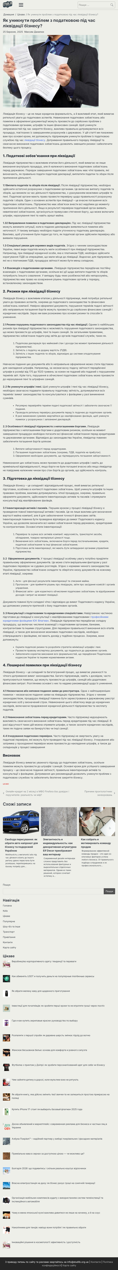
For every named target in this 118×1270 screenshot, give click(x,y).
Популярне (9, 921)
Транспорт (9, 931)
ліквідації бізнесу (34, 140)
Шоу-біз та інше (11, 926)
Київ (5, 910)
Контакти (8, 942)
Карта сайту (9, 947)
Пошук (7, 884)
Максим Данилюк (34, 31)
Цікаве (6, 784)
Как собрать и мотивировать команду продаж (96, 843)
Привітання (9, 937)
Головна (7, 905)
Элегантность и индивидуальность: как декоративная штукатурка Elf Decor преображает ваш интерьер (59, 847)
